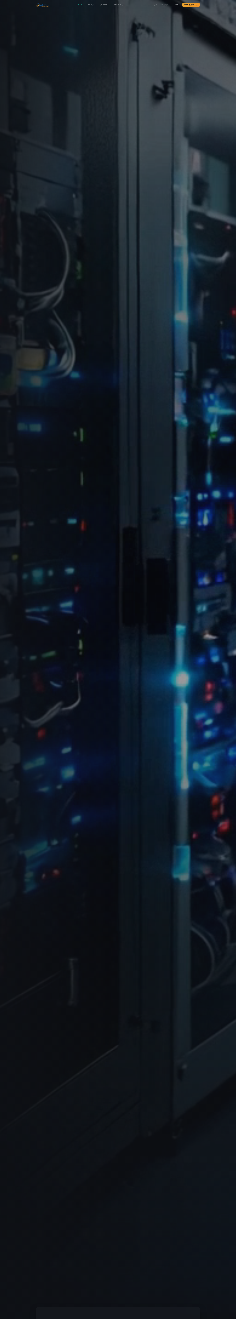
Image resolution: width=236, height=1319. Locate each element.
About (91, 5)
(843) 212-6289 (162, 5)
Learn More (79, 688)
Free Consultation (49, 687)
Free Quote (189, 5)
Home (79, 5)
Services (118, 5)
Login (176, 5)
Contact (104, 5)
